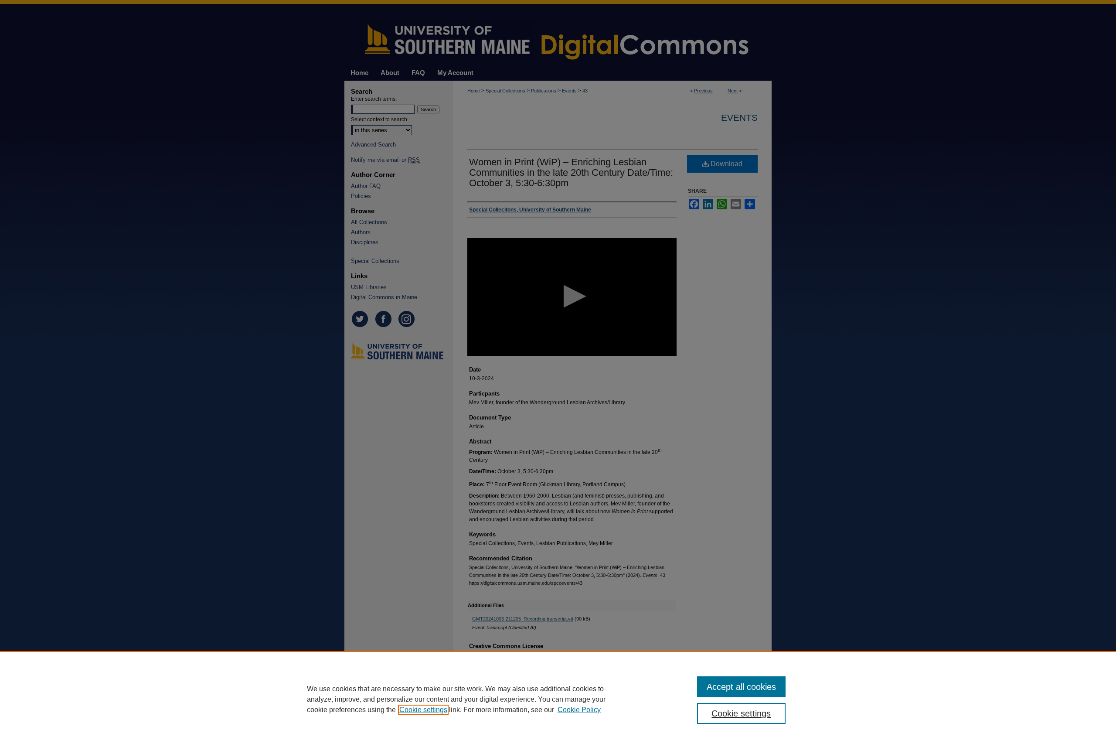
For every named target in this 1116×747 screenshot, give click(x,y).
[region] (558, 699)
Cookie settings (423, 709)
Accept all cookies (741, 687)
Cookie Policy (579, 709)
